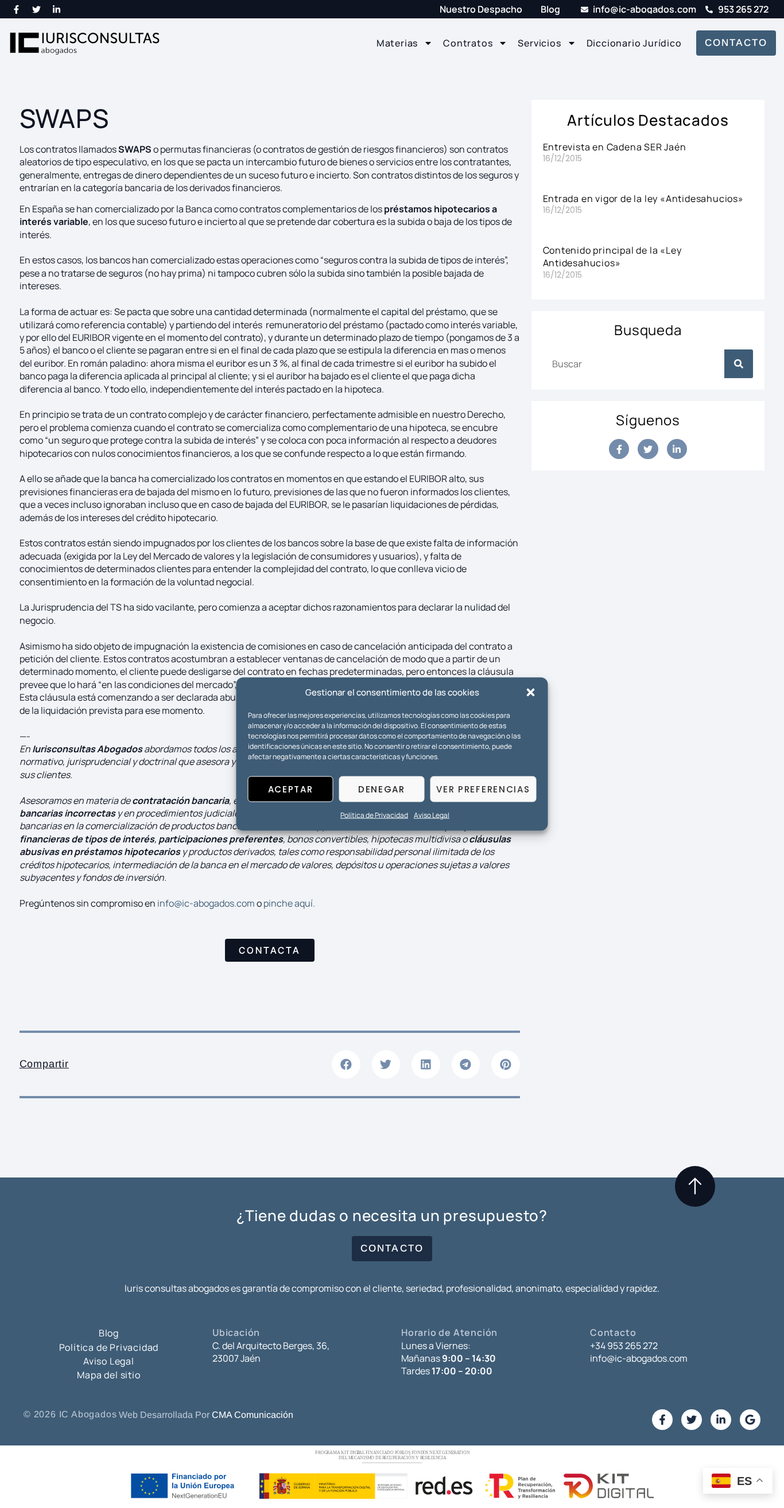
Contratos (467, 43)
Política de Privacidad (374, 815)
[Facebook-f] (16, 9)
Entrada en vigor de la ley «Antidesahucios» (643, 198)
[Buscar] (738, 363)
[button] (531, 692)
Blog (109, 1333)
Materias (397, 43)
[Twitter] (36, 9)
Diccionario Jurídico (634, 43)
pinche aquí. (288, 903)
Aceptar (290, 789)
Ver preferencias (483, 789)
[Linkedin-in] (56, 9)
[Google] (750, 1419)
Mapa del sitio (108, 1375)
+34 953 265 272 (624, 1345)
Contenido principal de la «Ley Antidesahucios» (612, 256)
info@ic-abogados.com (206, 903)
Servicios (539, 43)
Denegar (381, 789)
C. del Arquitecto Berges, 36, (270, 1345)
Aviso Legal (431, 815)
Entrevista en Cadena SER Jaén (614, 147)
